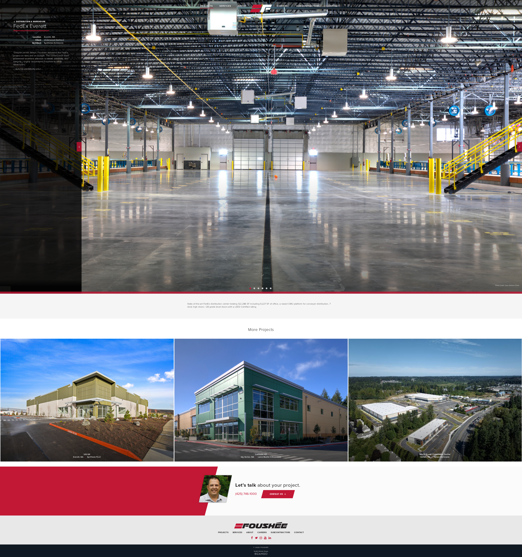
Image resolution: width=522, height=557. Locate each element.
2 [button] (254, 288)
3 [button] (258, 288)
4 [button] (262, 288)
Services (225, 6)
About (242, 6)
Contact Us (276, 494)
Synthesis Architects (53, 43)
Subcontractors (308, 6)
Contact (334, 6)
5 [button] (266, 288)
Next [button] (519, 147)
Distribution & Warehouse (30, 21)
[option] (261, 147)
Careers (282, 6)
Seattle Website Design (261, 551)
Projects (206, 6)
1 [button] (250, 288)
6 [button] (270, 288)
